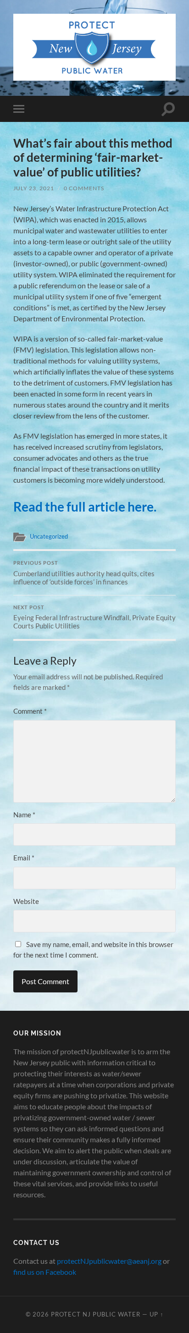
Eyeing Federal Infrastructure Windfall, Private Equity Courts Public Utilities (94, 617)
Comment (30, 711)
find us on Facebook (44, 1271)
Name (24, 814)
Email (23, 858)
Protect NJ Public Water (95, 1314)
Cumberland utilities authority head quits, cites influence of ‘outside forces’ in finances (84, 573)
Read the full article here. (84, 506)
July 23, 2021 (33, 188)
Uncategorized (49, 536)
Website (26, 901)
